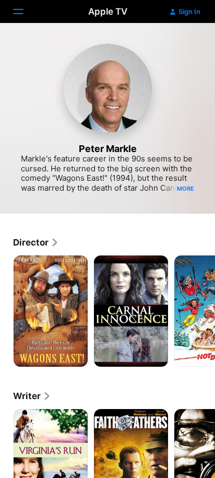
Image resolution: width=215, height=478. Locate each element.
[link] (36, 242)
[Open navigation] (24, 11)
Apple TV (107, 11)
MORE (185, 188)
